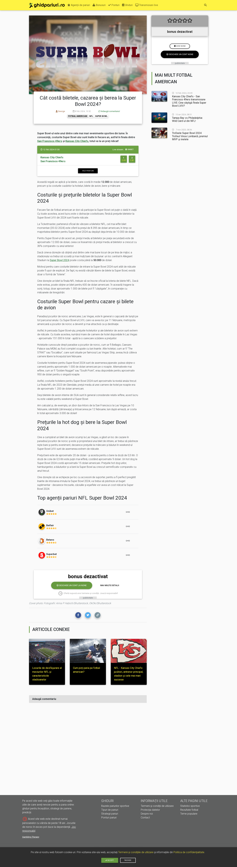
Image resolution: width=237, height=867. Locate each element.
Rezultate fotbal (189, 809)
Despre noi (147, 813)
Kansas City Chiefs (76, 141)
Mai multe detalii (109, 585)
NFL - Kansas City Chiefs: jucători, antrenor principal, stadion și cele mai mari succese (128, 673)
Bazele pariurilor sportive (115, 805)
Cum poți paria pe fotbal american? (86, 669)
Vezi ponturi (88, 171)
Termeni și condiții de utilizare (157, 805)
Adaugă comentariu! (110, 111)
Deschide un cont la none (73, 585)
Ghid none (181, 46)
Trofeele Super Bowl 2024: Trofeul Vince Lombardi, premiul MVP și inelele (190, 136)
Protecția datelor (150, 809)
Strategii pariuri (109, 813)
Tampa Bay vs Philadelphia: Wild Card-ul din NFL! (187, 119)
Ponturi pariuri (109, 817)
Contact (145, 817)
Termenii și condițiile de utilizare (135, 852)
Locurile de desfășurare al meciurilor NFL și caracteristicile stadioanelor (47, 673)
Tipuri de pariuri (109, 809)
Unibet (131, 149)
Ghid (128, 512)
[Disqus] (88, 745)
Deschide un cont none (180, 54)
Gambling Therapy (30, 837)
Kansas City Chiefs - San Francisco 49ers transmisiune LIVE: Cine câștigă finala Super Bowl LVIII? (189, 101)
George (61, 111)
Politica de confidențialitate (188, 852)
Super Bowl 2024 (59, 260)
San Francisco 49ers (49, 141)
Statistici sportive (190, 805)
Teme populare (188, 813)
